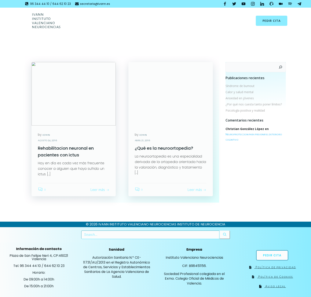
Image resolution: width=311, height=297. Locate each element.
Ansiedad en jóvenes (240, 98)
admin (46, 134)
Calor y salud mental (239, 92)
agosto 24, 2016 (47, 140)
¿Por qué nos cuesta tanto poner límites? (254, 104)
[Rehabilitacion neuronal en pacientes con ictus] (74, 93)
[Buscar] (280, 67)
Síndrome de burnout (240, 86)
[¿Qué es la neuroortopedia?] (170, 93)
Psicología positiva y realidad (245, 110)
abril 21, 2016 (142, 140)
